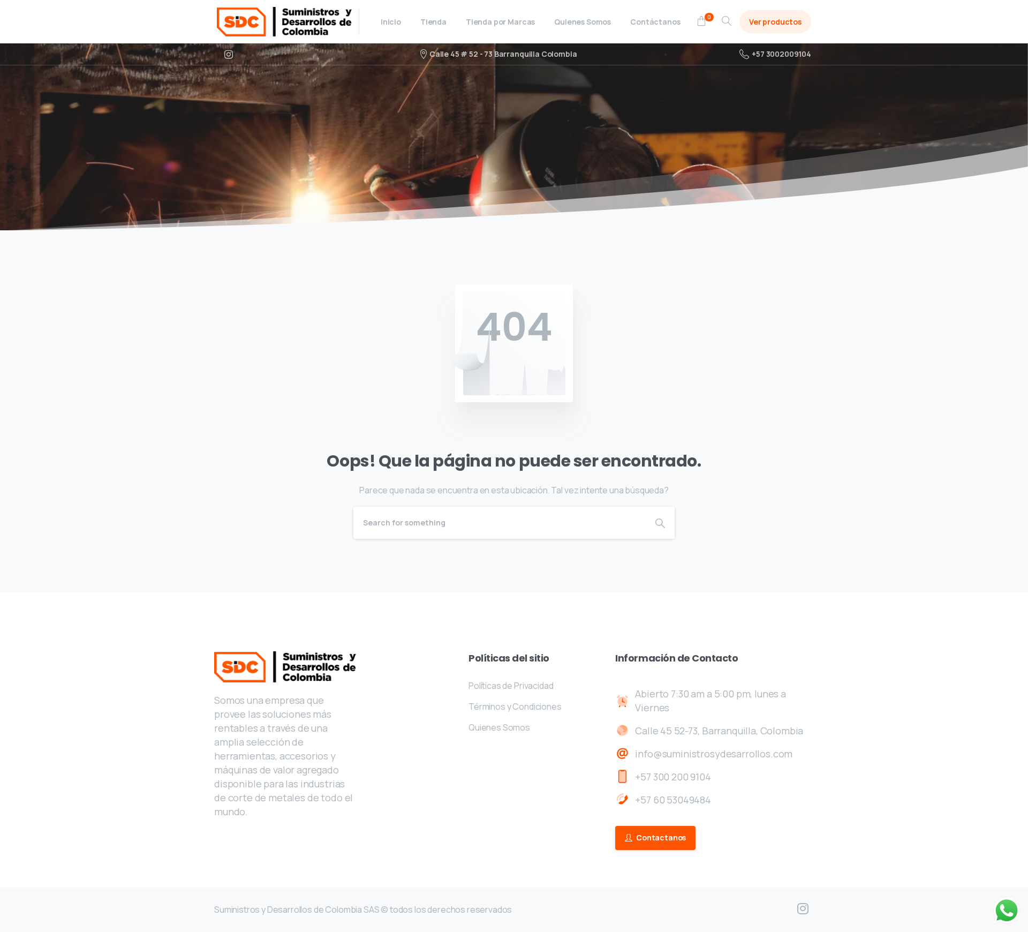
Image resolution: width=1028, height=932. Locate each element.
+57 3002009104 (781, 54)
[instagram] (229, 54)
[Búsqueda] (726, 21)
